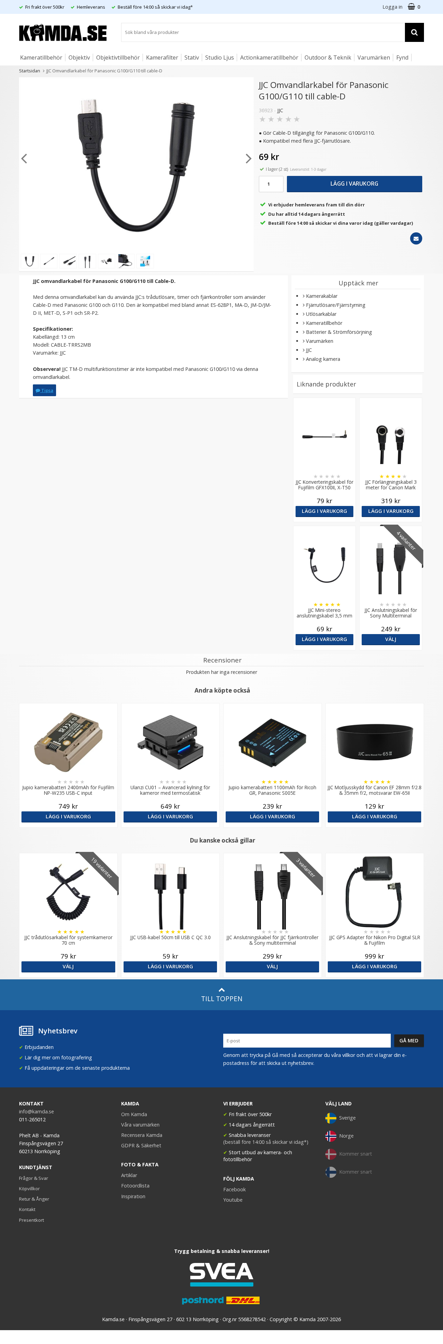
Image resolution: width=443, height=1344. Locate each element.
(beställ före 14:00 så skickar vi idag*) (265, 1142)
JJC (280, 110)
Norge (346, 1135)
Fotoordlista (135, 1185)
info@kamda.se (36, 1111)
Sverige (347, 1117)
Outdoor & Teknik (328, 57)
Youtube (233, 1199)
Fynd (402, 57)
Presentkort (31, 1220)
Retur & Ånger (34, 1199)
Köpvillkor (29, 1188)
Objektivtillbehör (118, 57)
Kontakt (27, 1209)
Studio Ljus (219, 57)
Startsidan (29, 71)
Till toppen (221, 998)
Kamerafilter (162, 57)
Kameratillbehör (41, 57)
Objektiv (79, 57)
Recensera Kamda (141, 1135)
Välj (390, 639)
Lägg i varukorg (354, 183)
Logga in (392, 6)
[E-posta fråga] (416, 238)
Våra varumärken (140, 1124)
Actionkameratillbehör (269, 57)
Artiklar (129, 1175)
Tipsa (46, 390)
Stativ (191, 57)
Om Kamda (134, 1114)
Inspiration (133, 1196)
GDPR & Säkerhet (141, 1145)
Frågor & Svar (33, 1178)
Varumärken (374, 57)
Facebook (234, 1189)
